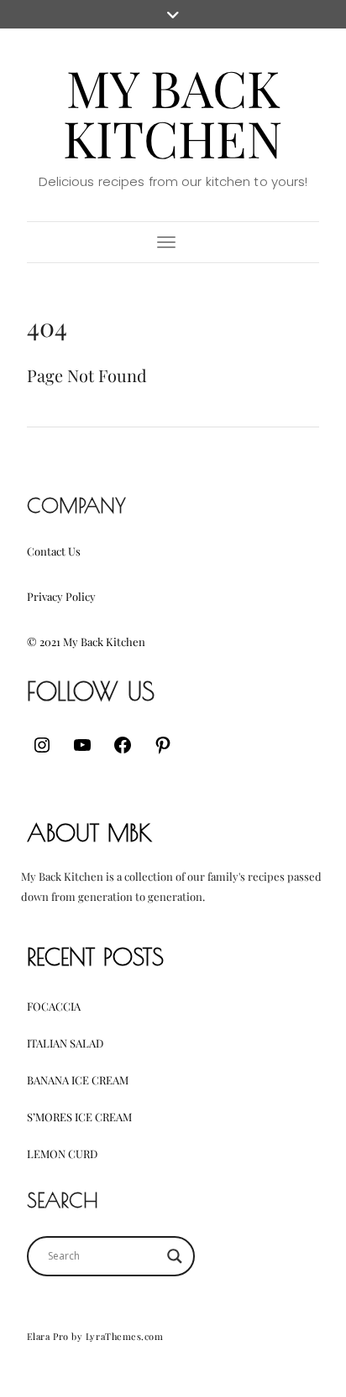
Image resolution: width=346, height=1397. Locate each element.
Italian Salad (65, 1043)
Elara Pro (48, 1336)
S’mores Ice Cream (79, 1117)
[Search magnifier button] (174, 1256)
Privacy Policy (61, 596)
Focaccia (54, 1006)
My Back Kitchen (172, 112)
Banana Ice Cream (77, 1080)
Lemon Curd (62, 1153)
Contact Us (54, 551)
